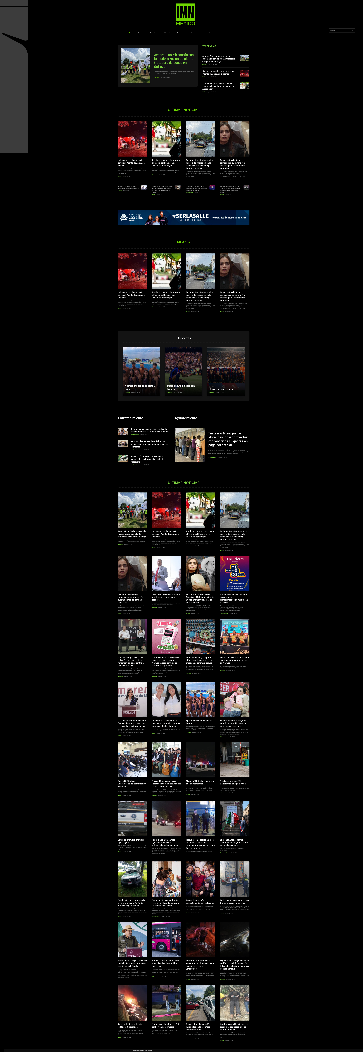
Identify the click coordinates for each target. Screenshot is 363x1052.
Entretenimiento (189, 192)
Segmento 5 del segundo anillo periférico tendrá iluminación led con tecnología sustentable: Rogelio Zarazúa (234, 964)
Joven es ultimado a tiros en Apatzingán (131, 841)
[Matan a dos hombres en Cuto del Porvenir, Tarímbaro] (166, 1003)
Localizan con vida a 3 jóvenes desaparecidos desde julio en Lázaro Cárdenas (234, 1027)
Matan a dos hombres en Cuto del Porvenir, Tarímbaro (166, 1025)
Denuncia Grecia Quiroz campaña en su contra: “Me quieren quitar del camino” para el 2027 (232, 164)
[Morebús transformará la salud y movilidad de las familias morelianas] (166, 939)
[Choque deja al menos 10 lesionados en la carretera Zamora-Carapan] (200, 1003)
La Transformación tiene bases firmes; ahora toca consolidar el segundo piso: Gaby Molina (132, 723)
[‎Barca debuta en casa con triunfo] (183, 371)
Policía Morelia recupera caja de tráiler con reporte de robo (234, 901)
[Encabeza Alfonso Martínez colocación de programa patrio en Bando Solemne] (234, 818)
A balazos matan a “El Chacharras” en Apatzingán (233, 782)
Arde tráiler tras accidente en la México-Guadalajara (131, 1025)
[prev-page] (119, 315)
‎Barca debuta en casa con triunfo (181, 387)
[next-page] (122, 315)
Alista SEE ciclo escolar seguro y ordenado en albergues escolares (128, 187)
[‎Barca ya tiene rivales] (226, 371)
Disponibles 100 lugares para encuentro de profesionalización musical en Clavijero (196, 188)
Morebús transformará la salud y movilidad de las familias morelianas (166, 963)
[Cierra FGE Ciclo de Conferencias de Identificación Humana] (132, 759)
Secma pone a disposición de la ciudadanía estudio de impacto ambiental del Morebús (132, 963)
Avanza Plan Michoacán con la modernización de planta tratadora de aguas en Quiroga (174, 61)
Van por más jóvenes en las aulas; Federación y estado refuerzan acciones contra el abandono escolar (230, 189)
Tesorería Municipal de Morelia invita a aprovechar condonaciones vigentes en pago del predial (228, 439)
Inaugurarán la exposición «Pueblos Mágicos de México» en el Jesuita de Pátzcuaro (147, 459)
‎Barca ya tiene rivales (221, 389)
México (204, 77)
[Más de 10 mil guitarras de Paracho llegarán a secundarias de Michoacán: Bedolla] (166, 759)
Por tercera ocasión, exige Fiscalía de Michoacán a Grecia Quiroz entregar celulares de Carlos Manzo (162, 189)
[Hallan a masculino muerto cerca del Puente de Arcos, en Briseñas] (244, 73)
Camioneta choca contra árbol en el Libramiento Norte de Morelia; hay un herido (132, 903)
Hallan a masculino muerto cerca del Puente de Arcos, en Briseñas (219, 72)
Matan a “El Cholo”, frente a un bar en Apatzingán (200, 782)
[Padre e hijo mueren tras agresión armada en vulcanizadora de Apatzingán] (166, 818)
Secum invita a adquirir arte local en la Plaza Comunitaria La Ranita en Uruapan (150, 430)
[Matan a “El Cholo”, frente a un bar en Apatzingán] (200, 759)
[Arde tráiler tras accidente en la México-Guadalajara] (132, 1003)
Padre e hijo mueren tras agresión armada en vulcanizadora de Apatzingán (165, 843)
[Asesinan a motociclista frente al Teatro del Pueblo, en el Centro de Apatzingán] (244, 85)
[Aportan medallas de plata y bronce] (141, 371)
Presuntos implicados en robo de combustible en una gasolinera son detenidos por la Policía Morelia (200, 844)
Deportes (127, 392)
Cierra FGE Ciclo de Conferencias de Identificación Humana (132, 784)
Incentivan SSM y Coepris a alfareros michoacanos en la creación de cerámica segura (199, 660)
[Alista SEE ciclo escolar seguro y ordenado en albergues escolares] (144, 187)
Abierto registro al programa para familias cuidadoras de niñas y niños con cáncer (233, 723)
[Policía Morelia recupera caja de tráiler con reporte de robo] (234, 879)
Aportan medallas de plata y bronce (140, 387)
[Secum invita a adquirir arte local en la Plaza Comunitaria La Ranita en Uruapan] (123, 431)
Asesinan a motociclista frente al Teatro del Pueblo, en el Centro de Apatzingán (218, 86)
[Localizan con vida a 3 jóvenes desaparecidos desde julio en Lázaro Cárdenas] (234, 1003)
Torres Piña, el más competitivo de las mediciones (200, 901)
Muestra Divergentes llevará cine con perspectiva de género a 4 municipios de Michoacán (149, 444)
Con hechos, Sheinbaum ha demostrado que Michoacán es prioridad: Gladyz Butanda (166, 723)
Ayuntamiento (212, 457)
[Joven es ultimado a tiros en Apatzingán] (132, 818)
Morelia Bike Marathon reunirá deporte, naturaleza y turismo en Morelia (234, 660)
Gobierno (156, 77)
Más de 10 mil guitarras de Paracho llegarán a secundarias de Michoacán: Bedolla (166, 784)
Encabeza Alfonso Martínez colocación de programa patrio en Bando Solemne (234, 843)
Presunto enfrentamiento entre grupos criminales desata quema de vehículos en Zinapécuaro (200, 964)
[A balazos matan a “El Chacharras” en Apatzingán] (234, 759)
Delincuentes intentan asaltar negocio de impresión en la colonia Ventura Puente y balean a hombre (200, 164)
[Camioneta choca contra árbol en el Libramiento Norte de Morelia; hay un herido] (132, 879)
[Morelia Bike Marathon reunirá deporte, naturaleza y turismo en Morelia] (234, 636)
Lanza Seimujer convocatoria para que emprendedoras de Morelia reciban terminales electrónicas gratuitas (165, 661)
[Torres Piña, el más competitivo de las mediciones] (200, 879)
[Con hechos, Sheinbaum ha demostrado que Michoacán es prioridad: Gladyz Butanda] (166, 699)
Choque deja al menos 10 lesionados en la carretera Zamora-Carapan (198, 1027)
